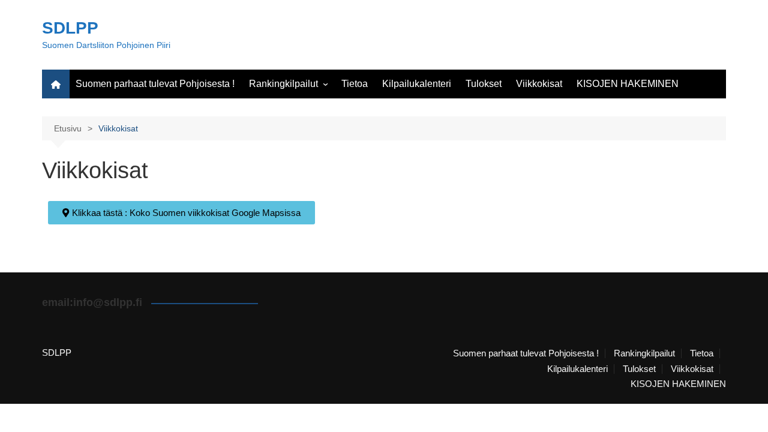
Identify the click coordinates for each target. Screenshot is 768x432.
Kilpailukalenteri (416, 84)
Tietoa (354, 84)
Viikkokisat (539, 84)
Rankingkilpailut (283, 84)
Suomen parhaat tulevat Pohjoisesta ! (155, 84)
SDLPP (70, 28)
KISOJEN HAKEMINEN (628, 84)
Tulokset (484, 84)
